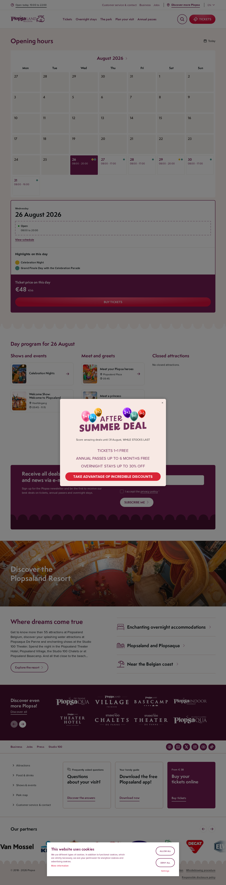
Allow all (165, 851)
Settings (165, 871)
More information (60, 865)
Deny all (165, 862)
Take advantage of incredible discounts (113, 476)
